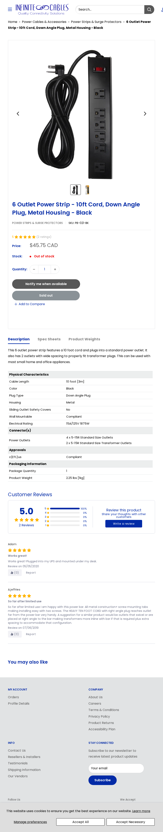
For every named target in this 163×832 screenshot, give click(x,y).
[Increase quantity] (55, 269)
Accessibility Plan (101, 729)
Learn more (141, 811)
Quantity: (19, 269)
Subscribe (102, 780)
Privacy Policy (99, 716)
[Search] (149, 9)
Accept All (80, 822)
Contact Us (17, 750)
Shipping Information (24, 770)
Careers (94, 703)
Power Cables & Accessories (44, 22)
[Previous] (18, 113)
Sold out (46, 295)
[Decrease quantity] (34, 269)
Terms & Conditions (103, 710)
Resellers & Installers (24, 757)
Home (12, 22)
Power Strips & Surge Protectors (96, 22)
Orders (13, 697)
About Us (95, 697)
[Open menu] (10, 9)
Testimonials (18, 763)
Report (31, 573)
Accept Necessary (130, 822)
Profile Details (18, 703)
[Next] (145, 113)
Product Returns (101, 723)
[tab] (19, 339)
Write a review (123, 524)
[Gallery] (81, 120)
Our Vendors (18, 776)
